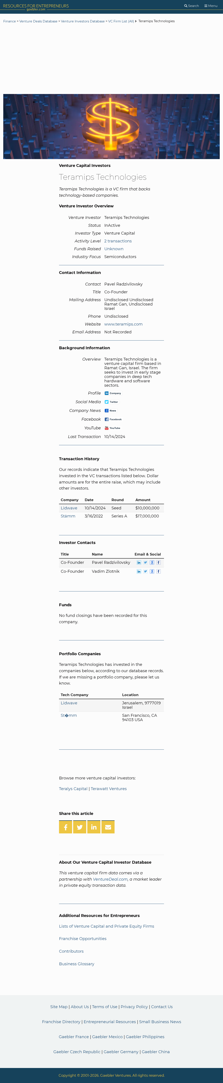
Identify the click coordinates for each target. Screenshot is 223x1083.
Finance (9, 21)
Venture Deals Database (38, 21)
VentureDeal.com (110, 879)
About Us (80, 1006)
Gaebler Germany (121, 1051)
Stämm (68, 516)
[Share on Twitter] (79, 826)
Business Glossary (76, 964)
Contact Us (162, 1006)
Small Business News (160, 1021)
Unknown (113, 249)
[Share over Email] (108, 826)
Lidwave (69, 508)
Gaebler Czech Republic (76, 1051)
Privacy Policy (134, 1006)
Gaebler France (74, 1036)
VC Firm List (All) (121, 21)
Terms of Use (104, 1006)
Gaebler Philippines (145, 1036)
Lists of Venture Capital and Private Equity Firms (106, 926)
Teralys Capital (73, 788)
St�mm (69, 715)
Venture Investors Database (83, 21)
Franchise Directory (61, 1021)
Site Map (59, 1006)
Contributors (71, 951)
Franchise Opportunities (82, 938)
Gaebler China (156, 1051)
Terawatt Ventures (109, 788)
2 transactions (118, 241)
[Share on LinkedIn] (93, 826)
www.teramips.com (123, 324)
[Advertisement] (111, 59)
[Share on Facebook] (65, 826)
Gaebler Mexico (107, 1036)
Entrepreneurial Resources (110, 1021)
